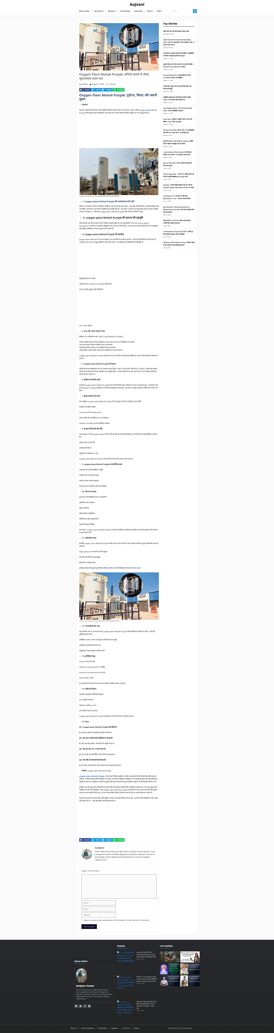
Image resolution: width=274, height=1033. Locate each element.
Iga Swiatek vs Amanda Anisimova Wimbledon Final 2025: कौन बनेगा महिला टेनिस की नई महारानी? (178, 209)
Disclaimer (114, 1028)
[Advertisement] (119, 132)
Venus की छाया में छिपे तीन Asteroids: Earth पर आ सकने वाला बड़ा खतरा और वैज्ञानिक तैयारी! (146, 955)
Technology (125, 11)
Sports (150, 11)
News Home (84, 11)
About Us (74, 1028)
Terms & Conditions (87, 1028)
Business (111, 11)
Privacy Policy (102, 1028)
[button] (85, 90)
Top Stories (98, 11)
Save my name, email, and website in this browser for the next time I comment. (117, 920)
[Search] (195, 11)
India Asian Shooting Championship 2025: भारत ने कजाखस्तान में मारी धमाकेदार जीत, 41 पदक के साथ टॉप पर (179, 42)
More (159, 11)
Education (138, 11)
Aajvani (137, 4)
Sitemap (136, 1028)
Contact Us (125, 1028)
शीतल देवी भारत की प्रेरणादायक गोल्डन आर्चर (176, 31)
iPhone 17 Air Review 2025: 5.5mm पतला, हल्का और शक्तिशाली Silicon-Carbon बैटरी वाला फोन (147, 979)
